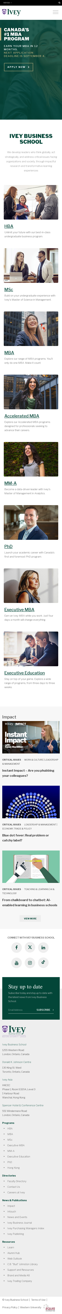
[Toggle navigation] (55, 12)
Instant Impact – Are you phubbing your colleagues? (28, 773)
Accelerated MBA (21, 416)
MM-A (10, 483)
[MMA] (31, 460)
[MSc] (31, 267)
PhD (8, 546)
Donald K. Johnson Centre (16, 1062)
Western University (30, 1307)
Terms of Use (38, 1299)
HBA (8, 226)
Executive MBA (19, 609)
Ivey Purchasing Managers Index (25, 1228)
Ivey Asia (7, 1079)
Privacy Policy (9, 1307)
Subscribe (44, 1009)
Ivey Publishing (15, 1234)
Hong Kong (13, 1167)
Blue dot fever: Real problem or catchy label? (25, 837)
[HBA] (31, 203)
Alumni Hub (13, 1253)
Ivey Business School (14, 1044)
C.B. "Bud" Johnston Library (22, 1264)
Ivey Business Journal (19, 1222)
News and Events (17, 1217)
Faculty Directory (16, 1181)
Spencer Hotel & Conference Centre (22, 1105)
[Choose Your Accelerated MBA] (31, 393)
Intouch (11, 1211)
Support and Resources (20, 1269)
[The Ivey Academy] (31, 650)
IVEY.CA (7, 3)
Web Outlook (14, 1258)
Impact (11, 1206)
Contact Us (13, 1186)
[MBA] (31, 330)
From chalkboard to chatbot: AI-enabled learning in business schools (29, 902)
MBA (9, 352)
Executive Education (24, 672)
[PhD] (31, 524)
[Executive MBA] (31, 587)
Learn (10, 1247)
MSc (8, 289)
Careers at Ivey (16, 1192)
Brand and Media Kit (18, 1275)
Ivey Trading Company (19, 1281)
